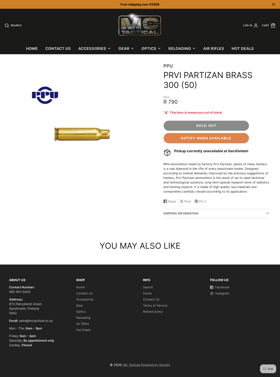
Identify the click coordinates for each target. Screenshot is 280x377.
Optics (149, 48)
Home (32, 48)
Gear (124, 48)
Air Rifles (213, 48)
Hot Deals (243, 48)
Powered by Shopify (155, 365)
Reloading (179, 48)
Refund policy (153, 311)
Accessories (92, 48)
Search (148, 287)
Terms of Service (155, 305)
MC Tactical (132, 365)
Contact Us (58, 48)
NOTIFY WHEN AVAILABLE (206, 138)
